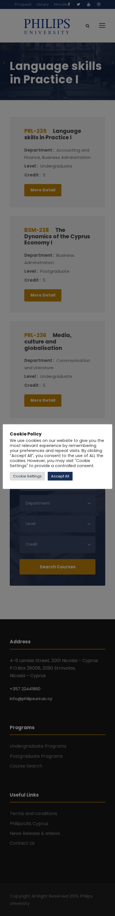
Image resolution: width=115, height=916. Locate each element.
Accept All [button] (60, 476)
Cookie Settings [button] (27, 476)
